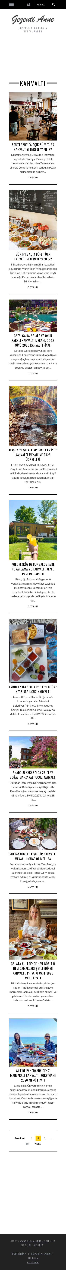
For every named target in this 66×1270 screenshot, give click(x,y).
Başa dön (32, 1262)
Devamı (33, 177)
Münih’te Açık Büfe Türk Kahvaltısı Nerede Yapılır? (33, 256)
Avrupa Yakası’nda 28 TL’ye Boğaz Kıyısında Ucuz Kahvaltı (33, 689)
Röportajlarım (41, 1253)
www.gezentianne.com (34, 1241)
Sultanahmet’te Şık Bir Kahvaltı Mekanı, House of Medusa (33, 856)
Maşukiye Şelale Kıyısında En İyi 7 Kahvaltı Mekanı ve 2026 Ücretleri (33, 455)
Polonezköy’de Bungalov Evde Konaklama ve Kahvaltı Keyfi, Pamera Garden (33, 569)
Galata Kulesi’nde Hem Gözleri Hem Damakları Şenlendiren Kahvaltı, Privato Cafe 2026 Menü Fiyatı (33, 970)
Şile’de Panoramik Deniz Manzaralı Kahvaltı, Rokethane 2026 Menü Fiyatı (33, 1075)
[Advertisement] (33, 57)
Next (37, 1143)
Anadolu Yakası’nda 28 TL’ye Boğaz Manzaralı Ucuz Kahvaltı (33, 775)
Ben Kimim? (19, 1253)
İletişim (33, 1257)
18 (27, 1143)
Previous (19, 1138)
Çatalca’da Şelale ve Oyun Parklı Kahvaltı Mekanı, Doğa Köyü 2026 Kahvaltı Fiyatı (33, 340)
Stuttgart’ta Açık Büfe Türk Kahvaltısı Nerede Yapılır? (33, 147)
